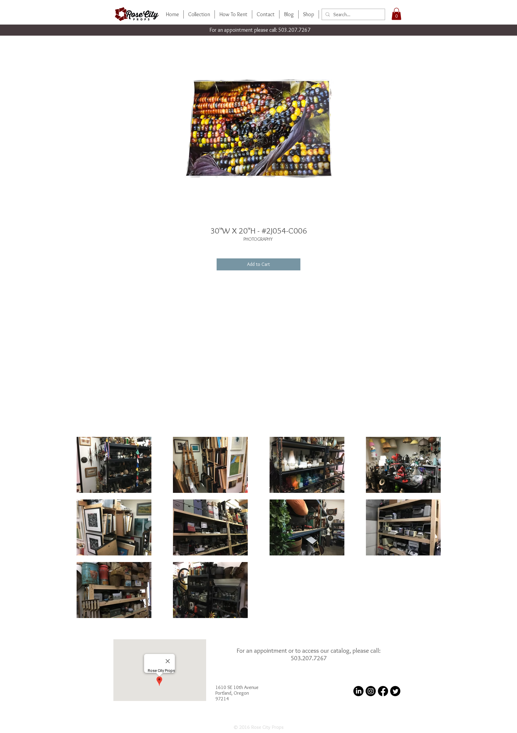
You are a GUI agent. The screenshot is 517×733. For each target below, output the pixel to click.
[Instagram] (371, 691)
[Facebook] (383, 691)
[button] (396, 14)
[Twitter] (395, 691)
